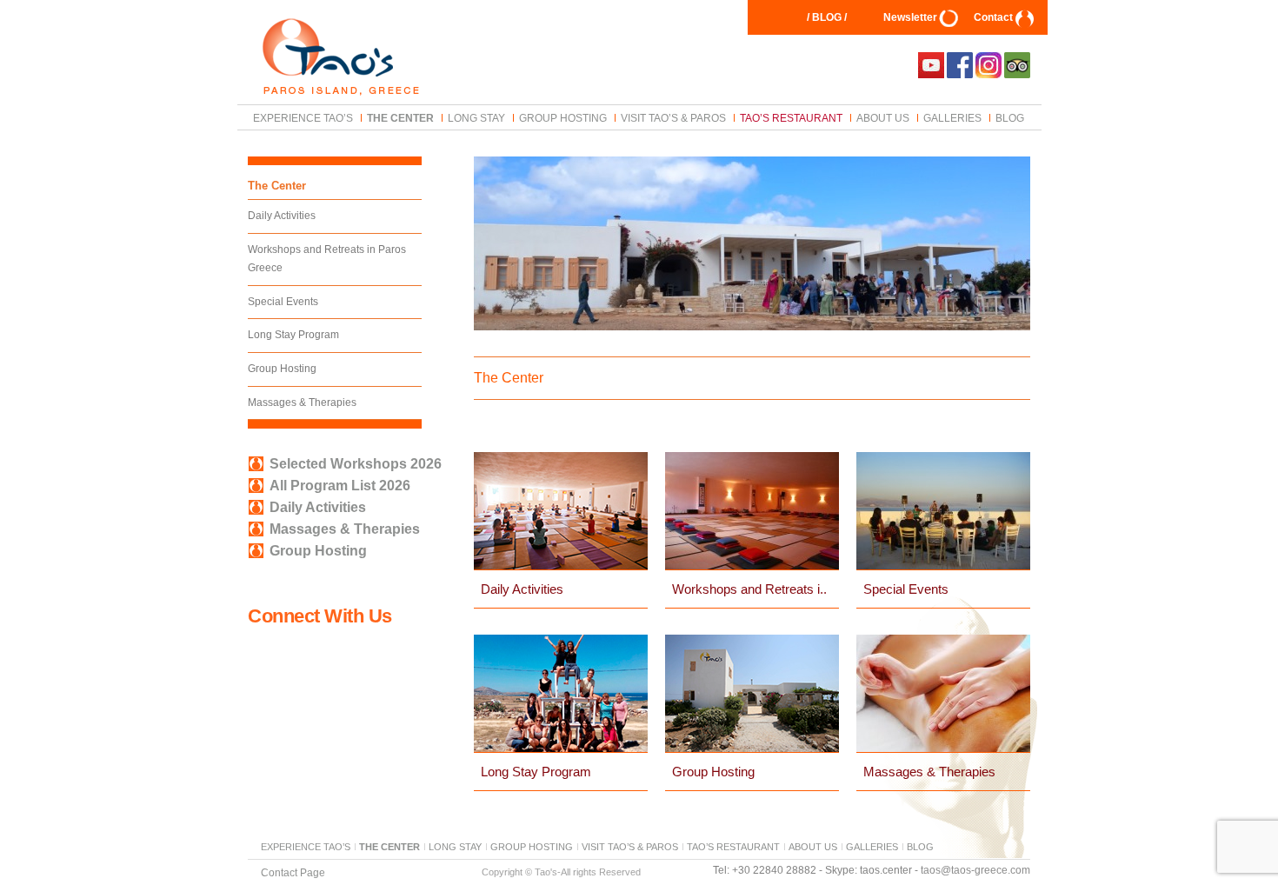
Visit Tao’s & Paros (673, 117)
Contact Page (293, 872)
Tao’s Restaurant (791, 117)
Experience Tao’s (303, 117)
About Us (882, 117)
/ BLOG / (827, 17)
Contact (993, 17)
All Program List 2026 (340, 485)
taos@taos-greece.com (975, 870)
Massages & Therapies (302, 402)
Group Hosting (563, 117)
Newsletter (910, 17)
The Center (400, 117)
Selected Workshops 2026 (356, 463)
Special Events (283, 302)
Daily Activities (282, 216)
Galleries (952, 117)
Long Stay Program (293, 335)
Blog (1009, 117)
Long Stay (476, 117)
